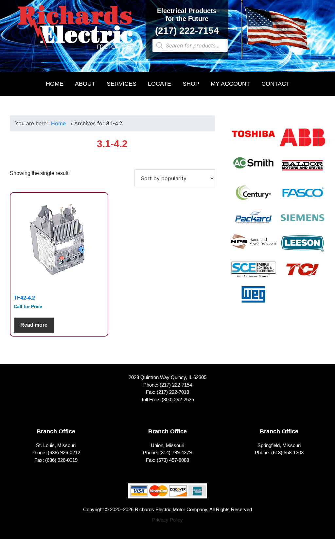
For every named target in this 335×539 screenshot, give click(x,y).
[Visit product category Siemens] (302, 221)
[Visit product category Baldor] (302, 169)
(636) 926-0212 (64, 452)
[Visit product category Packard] (253, 221)
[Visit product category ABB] (302, 142)
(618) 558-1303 (287, 452)
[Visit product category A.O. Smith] (253, 167)
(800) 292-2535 (178, 399)
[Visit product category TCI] (302, 273)
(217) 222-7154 (187, 31)
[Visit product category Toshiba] (253, 138)
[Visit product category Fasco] (302, 196)
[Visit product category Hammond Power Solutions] (253, 245)
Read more (33, 325)
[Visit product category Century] (253, 196)
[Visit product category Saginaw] (253, 273)
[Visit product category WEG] (253, 298)
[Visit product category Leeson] (302, 247)
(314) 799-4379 (175, 452)
